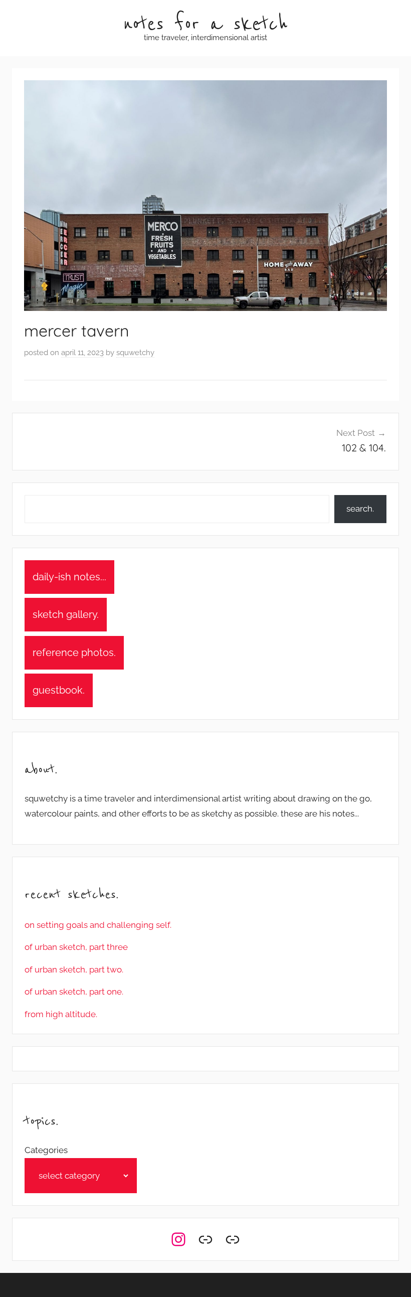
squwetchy (135, 352)
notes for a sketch (205, 24)
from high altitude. (61, 1014)
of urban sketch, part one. (74, 992)
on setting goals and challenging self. (98, 925)
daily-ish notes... (69, 577)
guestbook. (59, 690)
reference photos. (74, 652)
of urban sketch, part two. (74, 969)
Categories (46, 1150)
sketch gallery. (66, 614)
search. (360, 509)
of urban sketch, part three (76, 947)
